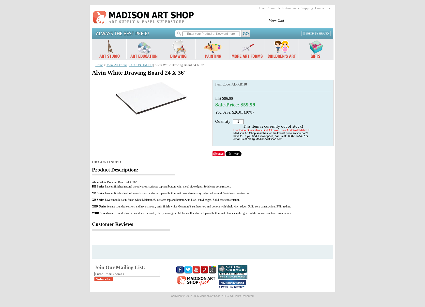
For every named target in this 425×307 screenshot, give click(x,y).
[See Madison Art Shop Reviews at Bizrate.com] (232, 284)
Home (261, 8)
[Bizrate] (240, 287)
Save (220, 153)
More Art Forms (116, 65)
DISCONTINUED (140, 65)
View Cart (276, 20)
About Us (273, 8)
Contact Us (322, 8)
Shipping (307, 8)
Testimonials (290, 8)
